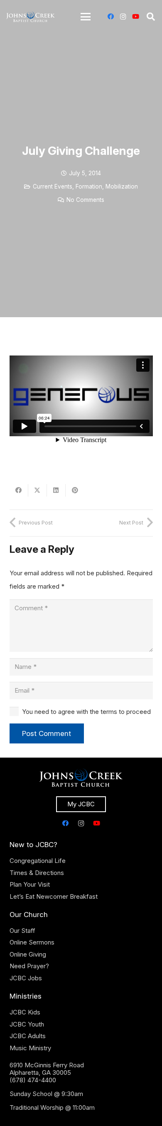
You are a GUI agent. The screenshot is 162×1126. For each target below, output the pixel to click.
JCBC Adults (28, 1036)
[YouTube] (135, 16)
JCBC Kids (25, 1012)
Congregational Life (38, 861)
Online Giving (28, 954)
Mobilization (122, 186)
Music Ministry (30, 1048)
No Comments (85, 199)
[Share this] (19, 490)
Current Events (52, 186)
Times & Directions (37, 873)
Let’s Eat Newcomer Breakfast (54, 896)
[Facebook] (110, 16)
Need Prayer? (29, 966)
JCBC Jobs (26, 978)
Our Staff (22, 931)
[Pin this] (75, 490)
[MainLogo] (30, 16)
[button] (86, 17)
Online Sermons (32, 942)
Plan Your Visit (30, 884)
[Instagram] (123, 16)
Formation (89, 186)
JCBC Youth (27, 1024)
